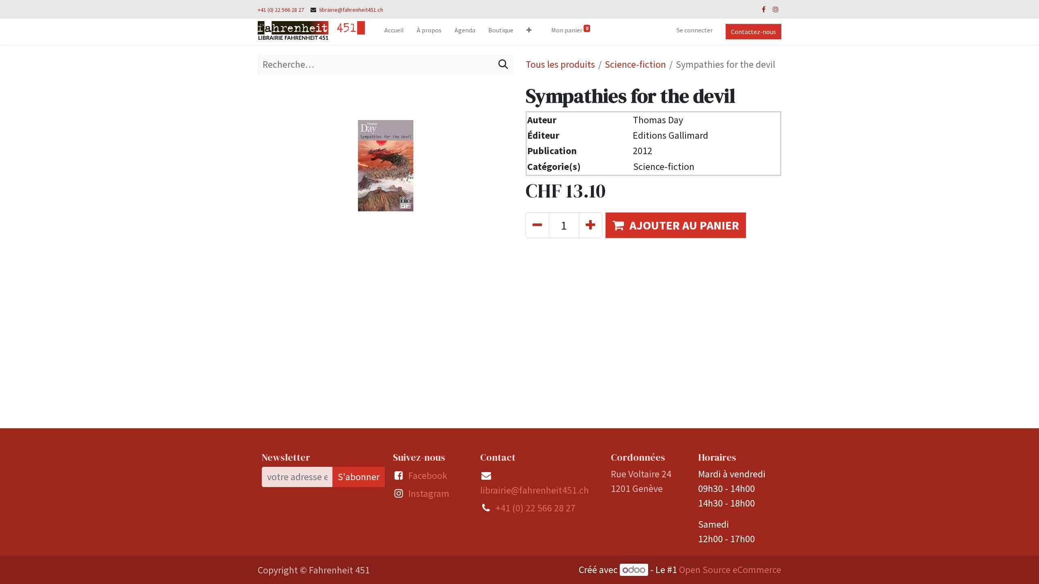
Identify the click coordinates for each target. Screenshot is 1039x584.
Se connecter (695, 30)
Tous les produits (560, 64)
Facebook (427, 475)
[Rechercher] (503, 64)
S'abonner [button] (358, 476)
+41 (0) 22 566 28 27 (281, 9)
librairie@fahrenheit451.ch (351, 9)
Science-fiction (635, 64)
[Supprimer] (537, 225)
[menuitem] (394, 32)
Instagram (428, 493)
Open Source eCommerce (730, 569)
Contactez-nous (753, 32)
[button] (529, 32)
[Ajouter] (590, 225)
